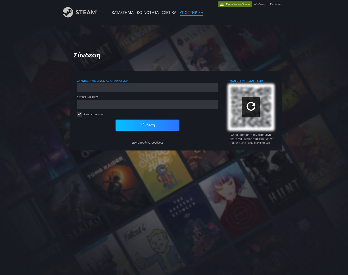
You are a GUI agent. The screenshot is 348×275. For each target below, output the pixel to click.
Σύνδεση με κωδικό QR (245, 81)
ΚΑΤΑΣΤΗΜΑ (123, 12)
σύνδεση (259, 4)
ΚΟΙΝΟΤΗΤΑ (148, 12)
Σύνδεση (147, 125)
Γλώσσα (275, 4)
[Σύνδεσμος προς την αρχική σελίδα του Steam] (80, 16)
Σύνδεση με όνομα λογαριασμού (103, 80)
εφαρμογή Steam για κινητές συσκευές (250, 137)
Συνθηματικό (87, 97)
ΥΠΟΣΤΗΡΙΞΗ (191, 12)
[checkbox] (79, 114)
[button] (251, 107)
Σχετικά (169, 12)
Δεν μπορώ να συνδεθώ (147, 142)
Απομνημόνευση (93, 114)
